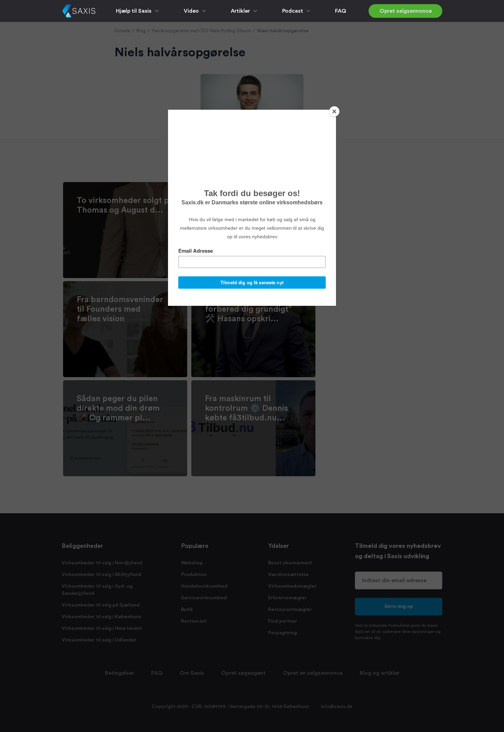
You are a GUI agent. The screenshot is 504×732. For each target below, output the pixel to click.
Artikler (240, 11)
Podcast (292, 11)
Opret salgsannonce (406, 11)
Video (191, 11)
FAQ (340, 11)
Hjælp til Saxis (134, 11)
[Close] (334, 111)
